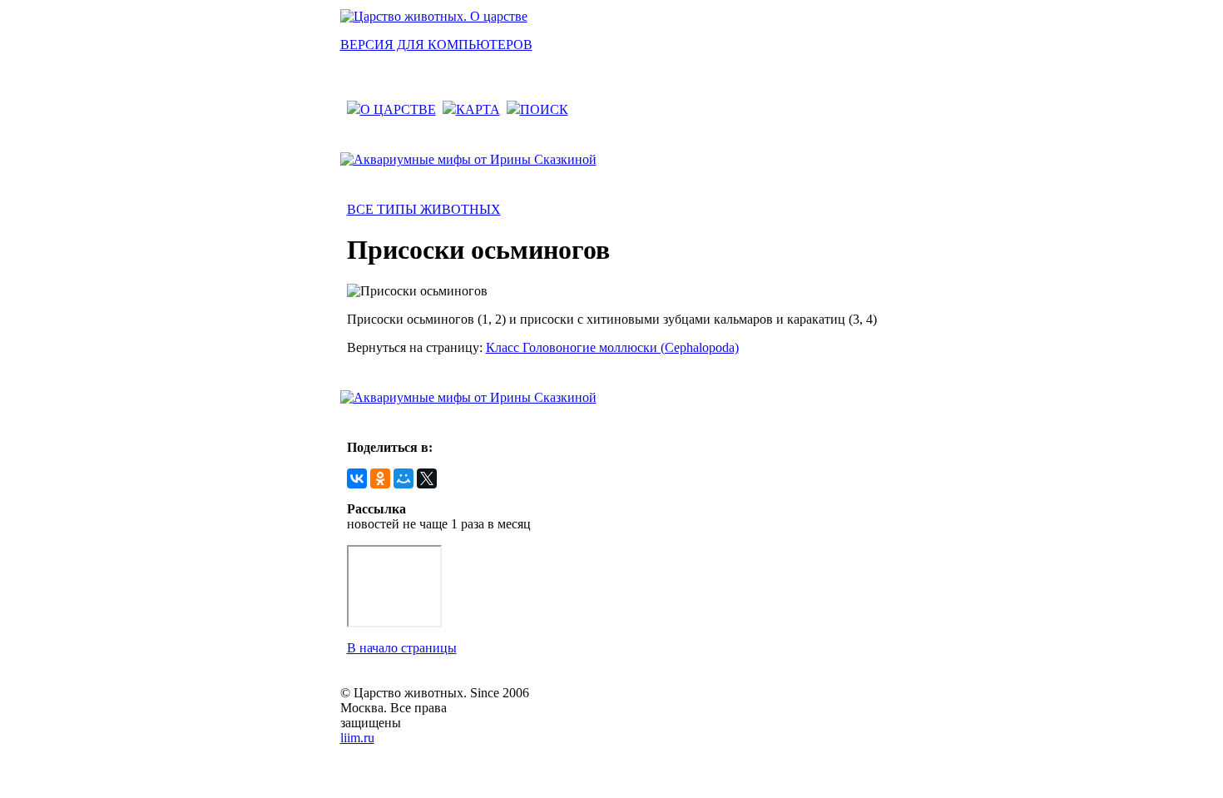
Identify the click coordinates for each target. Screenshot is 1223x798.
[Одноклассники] (380, 478)
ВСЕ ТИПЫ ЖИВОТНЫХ (424, 209)
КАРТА (478, 109)
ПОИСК (544, 109)
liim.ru (357, 738)
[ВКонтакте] (357, 478)
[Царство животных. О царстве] (433, 16)
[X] (427, 478)
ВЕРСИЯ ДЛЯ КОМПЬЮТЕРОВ (436, 44)
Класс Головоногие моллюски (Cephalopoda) (612, 347)
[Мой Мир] (403, 478)
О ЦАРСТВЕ (398, 109)
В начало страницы (402, 648)
